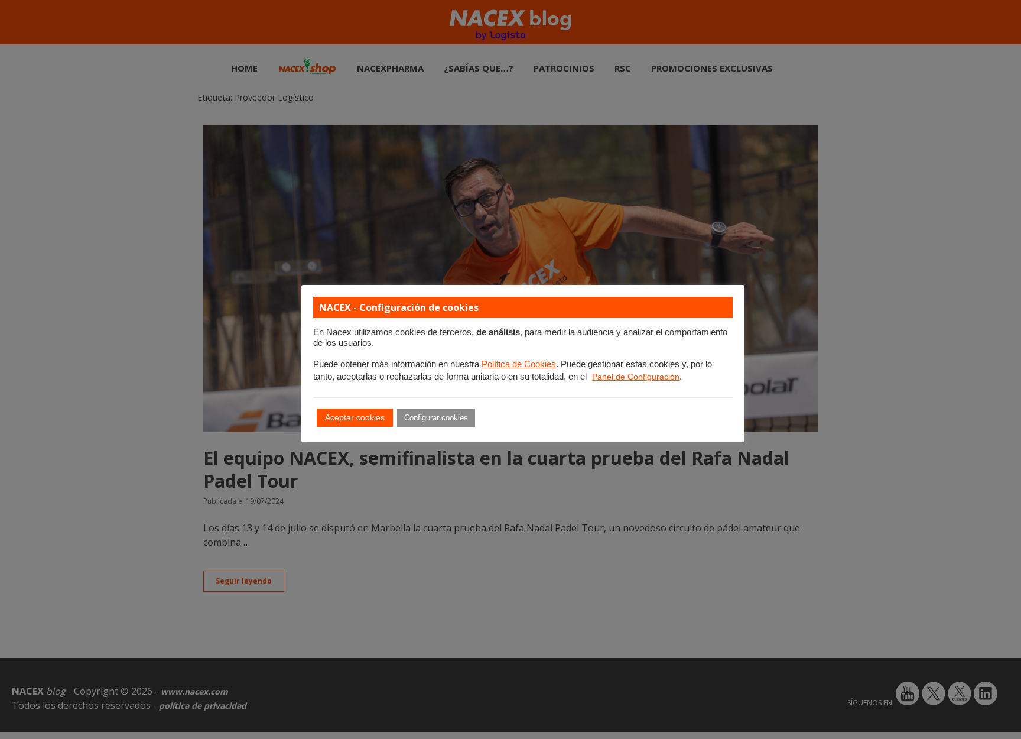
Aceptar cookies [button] (355, 417)
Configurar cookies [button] (436, 417)
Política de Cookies (519, 364)
